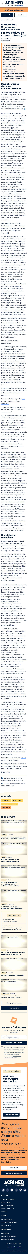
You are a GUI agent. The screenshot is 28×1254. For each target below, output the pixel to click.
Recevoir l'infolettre (7, 1239)
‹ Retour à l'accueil (7, 20)
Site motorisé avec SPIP (14, 1247)
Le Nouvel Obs (6, 800)
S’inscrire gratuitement (14, 1043)
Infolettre (21, 15)
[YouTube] (11, 1190)
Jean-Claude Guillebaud (9, 804)
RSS (20, 1244)
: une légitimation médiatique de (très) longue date (12, 928)
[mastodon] (24, 1190)
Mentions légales (12, 1244)
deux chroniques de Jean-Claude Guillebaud (13, 401)
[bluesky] (20, 1190)
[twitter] (7, 1190)
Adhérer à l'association (14, 1173)
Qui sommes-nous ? (11, 1114)
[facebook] (3, 1190)
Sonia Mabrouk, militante (10, 921)
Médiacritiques (6, 1202)
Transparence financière (9, 1222)
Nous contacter (6, 1225)
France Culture (17, 800)
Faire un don (7, 15)
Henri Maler (7, 38)
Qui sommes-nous (6, 1219)
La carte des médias (7, 1205)
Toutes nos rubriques (8, 1199)
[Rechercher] (2, 3)
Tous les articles (14, 1008)
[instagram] (16, 1190)
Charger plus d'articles (14, 1003)
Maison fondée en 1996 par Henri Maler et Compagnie (14, 1251)
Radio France (6, 807)
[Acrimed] (14, 3)
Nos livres (4, 1211)
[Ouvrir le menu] (26, 3)
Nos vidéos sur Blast (7, 1208)
